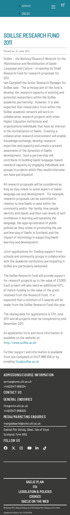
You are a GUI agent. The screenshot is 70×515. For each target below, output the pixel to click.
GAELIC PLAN (35, 482)
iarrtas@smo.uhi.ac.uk (18, 381)
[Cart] (63, 4)
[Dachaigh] (13, 8)
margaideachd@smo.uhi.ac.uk (22, 423)
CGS (32, 507)
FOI (35, 487)
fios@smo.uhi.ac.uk (16, 406)
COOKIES (35, 496)
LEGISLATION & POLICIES (35, 491)
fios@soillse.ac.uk (27, 361)
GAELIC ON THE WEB (35, 501)
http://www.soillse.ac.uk (20, 342)
